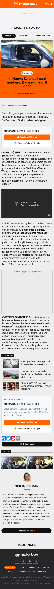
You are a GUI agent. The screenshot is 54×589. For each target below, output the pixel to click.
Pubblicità (41, 571)
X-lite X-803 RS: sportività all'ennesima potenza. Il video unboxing (36, 386)
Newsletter (10, 567)
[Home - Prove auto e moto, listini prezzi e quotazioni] (25, 4)
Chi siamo (22, 567)
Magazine (12, 106)
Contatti (45, 567)
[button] (17, 561)
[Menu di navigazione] (3, 4)
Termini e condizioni (26, 571)
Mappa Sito (34, 567)
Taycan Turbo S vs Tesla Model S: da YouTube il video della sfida (36, 374)
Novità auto (24, 36)
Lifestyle (7, 36)
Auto (3, 106)
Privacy (11, 571)
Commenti (28, 444)
